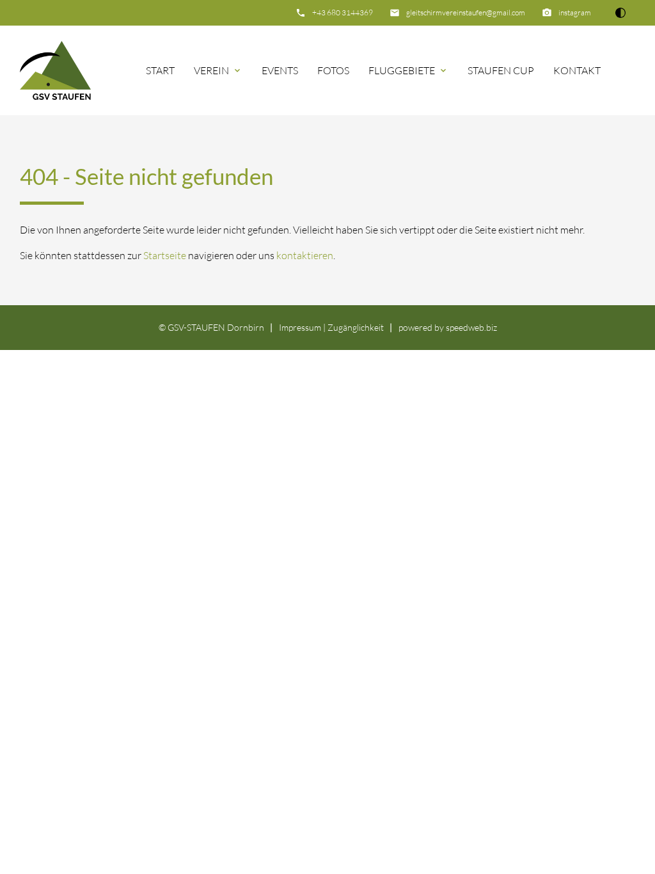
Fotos (333, 70)
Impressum (300, 327)
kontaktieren (304, 255)
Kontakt (577, 70)
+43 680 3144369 (342, 12)
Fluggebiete (401, 70)
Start (160, 70)
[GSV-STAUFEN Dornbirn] (55, 70)
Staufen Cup (501, 70)
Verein (211, 70)
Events (280, 70)
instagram (574, 12)
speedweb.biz (471, 327)
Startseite (164, 255)
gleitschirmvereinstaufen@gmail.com (465, 12)
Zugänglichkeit (356, 327)
